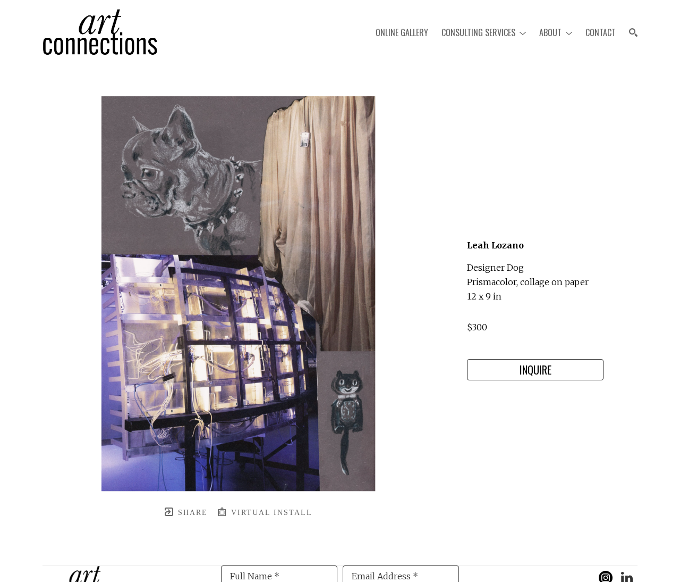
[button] (483, 32)
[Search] (633, 32)
